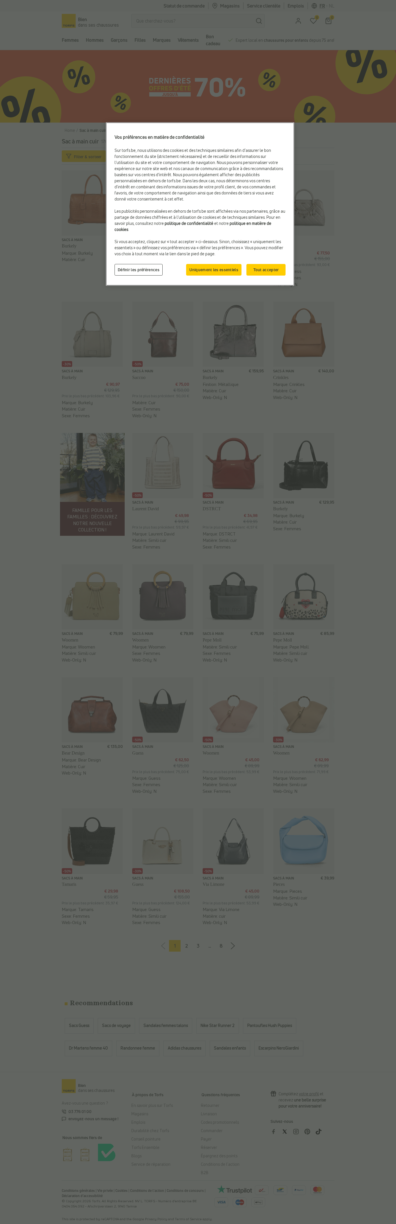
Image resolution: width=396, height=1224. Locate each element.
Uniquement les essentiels (214, 269)
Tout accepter (266, 269)
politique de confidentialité (189, 223)
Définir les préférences (138, 269)
